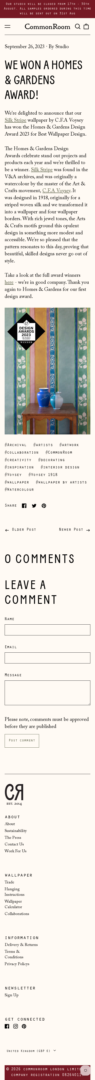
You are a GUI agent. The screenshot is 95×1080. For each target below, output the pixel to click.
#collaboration (22, 453)
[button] (77, 26)
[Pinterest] (24, 1026)
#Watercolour (19, 490)
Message (13, 676)
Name (9, 619)
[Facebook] (7, 1026)
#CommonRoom (59, 453)
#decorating (51, 460)
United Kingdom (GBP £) (29, 1051)
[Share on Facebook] (24, 505)
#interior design (60, 468)
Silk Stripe (15, 120)
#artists (43, 445)
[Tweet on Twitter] (34, 505)
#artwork (69, 445)
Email (11, 648)
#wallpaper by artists (61, 483)
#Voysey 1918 (43, 475)
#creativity (18, 460)
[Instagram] (15, 1026)
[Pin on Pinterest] (44, 505)
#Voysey (13, 475)
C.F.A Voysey (56, 190)
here (9, 282)
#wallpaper (17, 483)
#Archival (16, 445)
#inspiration (19, 468)
